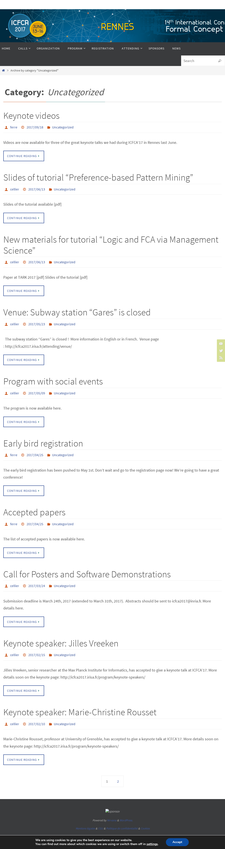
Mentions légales (85, 816)
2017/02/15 (36, 644)
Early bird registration (43, 437)
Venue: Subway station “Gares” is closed (77, 308)
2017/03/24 (36, 577)
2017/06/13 (36, 187)
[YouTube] (220, 343)
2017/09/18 (35, 126)
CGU (100, 816)
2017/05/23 (36, 320)
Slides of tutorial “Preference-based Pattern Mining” (98, 176)
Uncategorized (63, 126)
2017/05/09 (36, 387)
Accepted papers (34, 504)
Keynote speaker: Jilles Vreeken (60, 633)
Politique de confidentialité (122, 816)
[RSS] (220, 357)
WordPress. (126, 808)
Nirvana (111, 808)
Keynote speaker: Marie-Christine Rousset (79, 701)
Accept (177, 842)
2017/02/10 (36, 712)
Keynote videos (31, 115)
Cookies (145, 816)
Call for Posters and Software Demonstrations (87, 565)
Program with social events (53, 376)
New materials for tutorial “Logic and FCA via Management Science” (110, 242)
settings (152, 844)
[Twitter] (220, 350)
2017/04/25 (35, 448)
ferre (13, 126)
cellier (14, 187)
